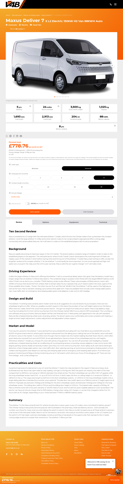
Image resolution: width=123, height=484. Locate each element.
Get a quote (34, 212)
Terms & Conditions (47, 445)
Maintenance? (16, 204)
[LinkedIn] (21, 455)
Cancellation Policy (47, 461)
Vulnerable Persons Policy (49, 463)
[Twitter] (11, 455)
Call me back (88, 212)
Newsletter (78, 453)
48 (101, 187)
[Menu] (115, 4)
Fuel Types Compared (108, 445)
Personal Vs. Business (108, 442)
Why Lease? (105, 448)
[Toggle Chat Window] (118, 471)
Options (45, 222)
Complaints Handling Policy (50, 455)
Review (19, 222)
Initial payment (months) (19, 174)
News (76, 450)
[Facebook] (6, 455)
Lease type (15, 164)
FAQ (75, 448)
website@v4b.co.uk (12, 448)
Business (35, 168)
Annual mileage (16, 193)
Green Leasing (79, 445)
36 (75, 187)
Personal (88, 168)
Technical (103, 222)
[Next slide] (112, 65)
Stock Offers (78, 442)
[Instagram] (16, 455)
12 (104, 178)
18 (21, 187)
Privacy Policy (45, 448)
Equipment (74, 222)
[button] (54, 96)
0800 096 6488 (12, 443)
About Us (44, 442)
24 (48, 187)
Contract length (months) (19, 183)
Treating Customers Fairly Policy (52, 458)
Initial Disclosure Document (50, 453)
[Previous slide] (11, 65)
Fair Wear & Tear (106, 450)
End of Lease (105, 453)
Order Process (106, 455)
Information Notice (47, 450)
